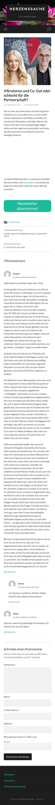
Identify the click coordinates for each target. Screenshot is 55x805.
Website (8, 723)
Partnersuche (14, 222)
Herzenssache (27, 9)
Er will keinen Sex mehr (14, 246)
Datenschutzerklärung (15, 786)
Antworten (9, 572)
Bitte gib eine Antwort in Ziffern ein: (20, 737)
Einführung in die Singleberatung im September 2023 (25, 233)
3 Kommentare (31, 105)
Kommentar (10, 664)
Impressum (9, 780)
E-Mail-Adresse (12, 710)
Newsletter (29, 182)
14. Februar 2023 (12, 105)
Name (7, 696)
